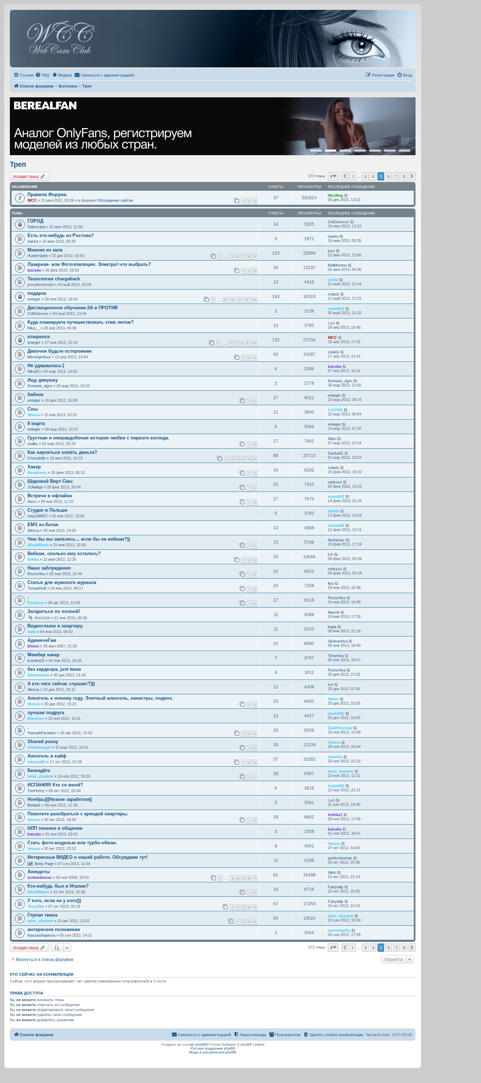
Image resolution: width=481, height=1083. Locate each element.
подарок (36, 293)
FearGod (35, 603)
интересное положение (53, 929)
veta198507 (37, 516)
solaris (333, 294)
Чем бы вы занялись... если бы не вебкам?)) (78, 539)
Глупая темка (42, 915)
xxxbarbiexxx (39, 877)
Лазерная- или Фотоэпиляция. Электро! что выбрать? (89, 264)
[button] (333, 176)
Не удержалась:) (45, 365)
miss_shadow (40, 776)
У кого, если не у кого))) (54, 900)
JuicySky (35, 906)
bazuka (34, 270)
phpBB (201, 1044)
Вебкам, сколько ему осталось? (64, 553)
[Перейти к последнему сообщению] (346, 195)
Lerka (333, 280)
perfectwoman (340, 858)
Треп (18, 164)
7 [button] (396, 176)
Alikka (33, 559)
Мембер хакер (43, 654)
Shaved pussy (42, 741)
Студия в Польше (47, 510)
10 (231, 300)
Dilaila (333, 511)
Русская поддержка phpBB (212, 1048)
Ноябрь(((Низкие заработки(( (59, 799)
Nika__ (33, 328)
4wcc (32, 501)
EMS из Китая (42, 524)
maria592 (336, 308)
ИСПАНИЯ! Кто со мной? (55, 784)
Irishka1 (335, 815)
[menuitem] (42, 75)
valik (31, 631)
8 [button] (404, 176)
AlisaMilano (38, 545)
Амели (333, 612)
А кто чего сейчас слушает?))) (61, 683)
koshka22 (35, 660)
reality (32, 444)
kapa (332, 627)
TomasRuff (36, 588)
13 (254, 300)
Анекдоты (38, 871)
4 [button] (373, 176)
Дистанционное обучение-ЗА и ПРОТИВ (72, 307)
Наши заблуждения (49, 568)
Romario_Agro (39, 386)
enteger (33, 299)
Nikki (332, 439)
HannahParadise (41, 733)
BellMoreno (337, 265)
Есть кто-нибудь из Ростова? (60, 235)
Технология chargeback (53, 278)
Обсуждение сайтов (115, 200)
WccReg (335, 195)
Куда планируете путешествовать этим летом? (80, 322)
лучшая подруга (45, 712)
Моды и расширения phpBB (212, 1052)
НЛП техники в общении (54, 828)
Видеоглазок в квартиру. (55, 625)
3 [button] (365, 176)
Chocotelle (36, 458)
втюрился (38, 336)
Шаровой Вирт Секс (50, 481)
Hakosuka (36, 227)
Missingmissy (39, 357)
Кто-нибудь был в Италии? (58, 886)
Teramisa (336, 655)
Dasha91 (335, 453)
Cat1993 (335, 410)
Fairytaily (335, 887)
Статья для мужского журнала (61, 582)
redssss (335, 482)
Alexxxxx (35, 718)
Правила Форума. (47, 194)
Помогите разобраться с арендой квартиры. (77, 813)
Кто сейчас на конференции (42, 974)
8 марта (36, 423)
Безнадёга (38, 770)
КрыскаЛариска (41, 935)
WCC (32, 200)
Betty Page (44, 864)
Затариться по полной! (53, 611)
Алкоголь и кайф (46, 756)
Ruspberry (37, 472)
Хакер (34, 466)
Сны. (33, 409)
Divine (33, 646)
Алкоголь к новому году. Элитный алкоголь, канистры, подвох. (100, 698)
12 (246, 300)
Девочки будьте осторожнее (59, 351)
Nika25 (33, 371)
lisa (330, 583)
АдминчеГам (41, 640)
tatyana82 (36, 762)
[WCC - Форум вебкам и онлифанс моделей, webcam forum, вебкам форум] (213, 38)
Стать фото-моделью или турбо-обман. (72, 842)
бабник (35, 394)
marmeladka (339, 930)
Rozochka (36, 574)
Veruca (33, 415)
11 (239, 300)
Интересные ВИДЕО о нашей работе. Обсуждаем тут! (87, 857)
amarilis (335, 757)
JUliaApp (35, 487)
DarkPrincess (340, 728)
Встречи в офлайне (49, 495)
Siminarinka (338, 641)
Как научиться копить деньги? (62, 452)
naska (32, 241)
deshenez (336, 540)
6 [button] (388, 176)
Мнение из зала (44, 250)
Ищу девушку (42, 380)
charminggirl (39, 747)
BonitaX (33, 805)
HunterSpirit (37, 256)
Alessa (33, 530)
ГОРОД (35, 221)
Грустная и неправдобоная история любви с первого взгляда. (98, 437)
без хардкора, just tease (54, 669)
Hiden (333, 699)
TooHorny (35, 791)
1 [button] (352, 176)
